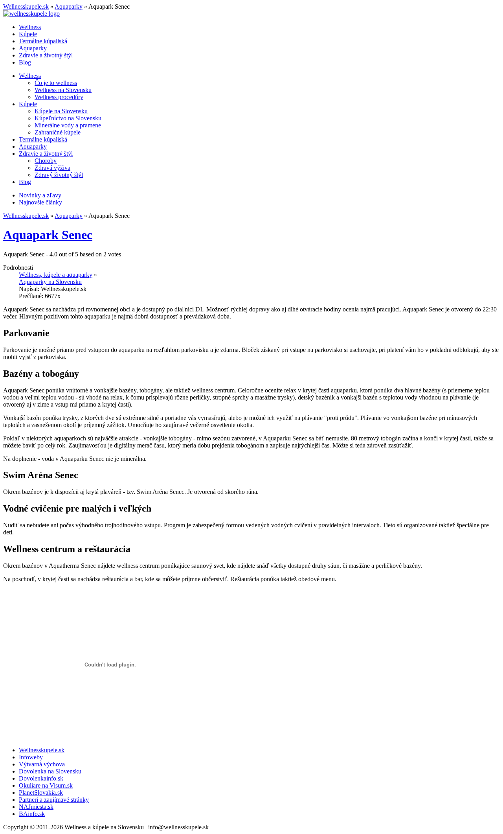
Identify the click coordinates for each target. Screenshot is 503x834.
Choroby (46, 160)
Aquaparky (69, 6)
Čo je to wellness (56, 82)
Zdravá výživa (52, 167)
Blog (25, 62)
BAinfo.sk (32, 813)
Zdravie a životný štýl (46, 55)
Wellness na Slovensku (63, 90)
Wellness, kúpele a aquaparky (55, 274)
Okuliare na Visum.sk (46, 785)
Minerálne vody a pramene (68, 125)
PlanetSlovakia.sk (41, 792)
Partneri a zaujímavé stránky (54, 799)
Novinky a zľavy (40, 195)
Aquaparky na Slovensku (50, 281)
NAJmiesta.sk (36, 806)
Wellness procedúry (59, 97)
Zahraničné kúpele (58, 132)
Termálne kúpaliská (43, 41)
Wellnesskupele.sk (26, 6)
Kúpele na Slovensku (61, 111)
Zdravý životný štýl (59, 174)
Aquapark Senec (47, 235)
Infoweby (31, 757)
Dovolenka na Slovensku (50, 771)
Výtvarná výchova (42, 764)
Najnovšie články (40, 202)
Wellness (30, 27)
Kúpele (28, 34)
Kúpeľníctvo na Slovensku (68, 118)
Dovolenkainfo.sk (41, 778)
